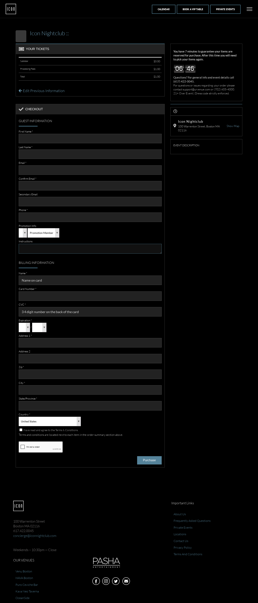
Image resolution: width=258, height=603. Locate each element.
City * (22, 382)
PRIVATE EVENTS (225, 9)
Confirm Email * (27, 178)
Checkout (34, 109)
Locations (180, 534)
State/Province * (28, 398)
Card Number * (27, 288)
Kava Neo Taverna (27, 591)
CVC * (22, 304)
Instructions (25, 241)
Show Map (233, 126)
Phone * (23, 210)
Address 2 (24, 351)
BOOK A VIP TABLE (193, 9)
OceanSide (22, 598)
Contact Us (181, 541)
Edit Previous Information (43, 90)
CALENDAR (164, 9)
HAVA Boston (24, 578)
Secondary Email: (28, 194)
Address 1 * (25, 335)
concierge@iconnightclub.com (34, 536)
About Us (180, 514)
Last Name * (25, 147)
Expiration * (25, 320)
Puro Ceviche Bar (26, 585)
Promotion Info (27, 225)
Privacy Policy (183, 547)
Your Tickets (37, 49)
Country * (24, 414)
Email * (22, 162)
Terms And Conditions (188, 554)
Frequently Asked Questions (192, 521)
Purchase (149, 460)
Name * (23, 273)
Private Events (183, 527)
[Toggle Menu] (249, 9)
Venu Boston (23, 571)
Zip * (21, 367)
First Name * (26, 131)
